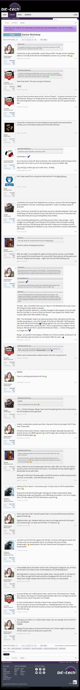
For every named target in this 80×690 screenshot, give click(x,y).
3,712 (13, 505)
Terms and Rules (65, 687)
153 (14, 166)
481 (14, 220)
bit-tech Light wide (7, 662)
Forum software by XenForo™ (16, 687)
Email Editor (6, 673)
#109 (75, 340)
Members (28, 15)
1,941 (13, 140)
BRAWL (6, 250)
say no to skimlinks (37, 648)
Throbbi (6, 82)
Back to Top (6, 679)
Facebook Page (7, 677)
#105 (75, 170)
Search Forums (6, 18)
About (4, 670)
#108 (75, 261)
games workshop (16, 648)
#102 (75, 89)
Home (5, 15)
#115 (75, 500)
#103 (75, 107)
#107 (75, 231)
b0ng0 (6, 214)
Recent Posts (15, 18)
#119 (75, 612)
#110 (75, 358)
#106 (75, 186)
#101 (75, 58)
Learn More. (9, 30)
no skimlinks (26, 648)
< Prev (12, 39)
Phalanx (6, 498)
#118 (75, 581)
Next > (45, 39)
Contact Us (62, 662)
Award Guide (6, 671)
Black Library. (62, 176)
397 (41, 39)
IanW (5, 188)
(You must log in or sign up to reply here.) (66, 645)
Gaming (13, 37)
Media (20, 15)
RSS (77, 662)
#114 (75, 480)
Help (67, 662)
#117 (75, 550)
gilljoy (6, 135)
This (18, 167)
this (25, 167)
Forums (12, 15)
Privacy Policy (74, 687)
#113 (75, 438)
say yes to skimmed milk (50, 648)
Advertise (5, 676)
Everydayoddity (9, 161)
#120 (75, 633)
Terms (5, 674)
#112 (75, 414)
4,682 (13, 62)
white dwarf (62, 648)
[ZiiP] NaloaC (24, 37)
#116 (75, 525)
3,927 (13, 88)
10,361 (13, 194)
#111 (75, 382)
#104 (75, 133)
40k (9, 648)
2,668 (13, 255)
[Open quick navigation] (75, 22)
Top (74, 662)
